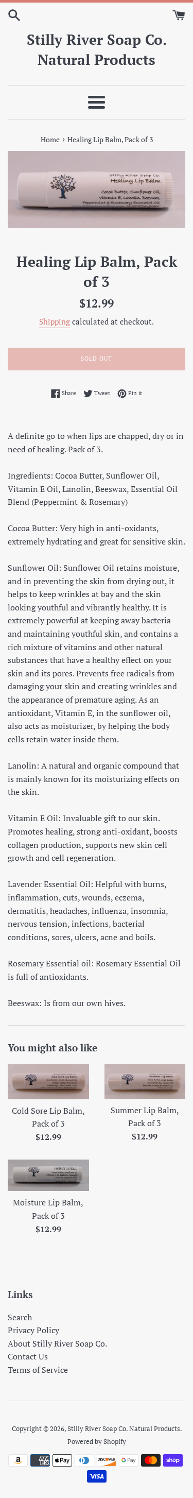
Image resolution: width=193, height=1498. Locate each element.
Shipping (54, 321)
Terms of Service (38, 1369)
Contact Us (28, 1356)
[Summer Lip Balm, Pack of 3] (145, 1081)
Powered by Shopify (96, 1441)
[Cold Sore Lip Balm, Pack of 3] (48, 1081)
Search (20, 1317)
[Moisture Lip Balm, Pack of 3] (48, 1175)
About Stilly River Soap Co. (57, 1343)
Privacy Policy (33, 1330)
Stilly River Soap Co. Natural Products (97, 49)
